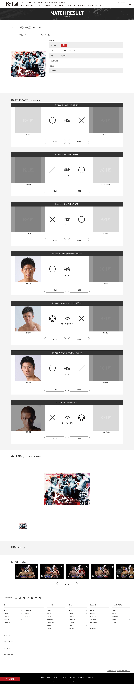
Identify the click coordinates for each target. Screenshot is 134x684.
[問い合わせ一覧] (119, 2)
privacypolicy (46, 677)
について (82, 5)
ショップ (33, 5)
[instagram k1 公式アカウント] (20, 597)
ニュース (40, 5)
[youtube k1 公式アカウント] (36, 597)
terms (56, 677)
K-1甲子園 (54, 2)
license (28, 616)
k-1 (9, 635)
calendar (28, 610)
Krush (34, 2)
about (27, 613)
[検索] (115, 2)
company (81, 677)
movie (55, 141)
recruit (72, 677)
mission (90, 677)
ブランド (54, 5)
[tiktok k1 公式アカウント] (28, 597)
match (6, 613)
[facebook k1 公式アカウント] (24, 597)
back (67, 585)
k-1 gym (7, 648)
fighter (6, 616)
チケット (10, 679)
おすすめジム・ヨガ (111, 670)
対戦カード (22, 35)
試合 (22, 5)
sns (74, 5)
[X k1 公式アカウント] (16, 597)
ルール (69, 5)
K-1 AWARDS (62, 2)
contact (64, 677)
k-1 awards (8, 641)
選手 (27, 5)
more (79, 141)
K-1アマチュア (47, 2)
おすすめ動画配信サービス (123, 670)
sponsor (7, 622)
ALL (22, 2)
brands (6, 619)
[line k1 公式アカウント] (32, 597)
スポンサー (62, 5)
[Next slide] (119, 571)
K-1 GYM (90, 5)
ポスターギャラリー (45, 35)
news (5, 610)
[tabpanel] (26, 571)
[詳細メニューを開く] (130, 4)
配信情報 (47, 5)
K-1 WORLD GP (28, 2)
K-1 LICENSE (98, 5)
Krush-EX (40, 2)
